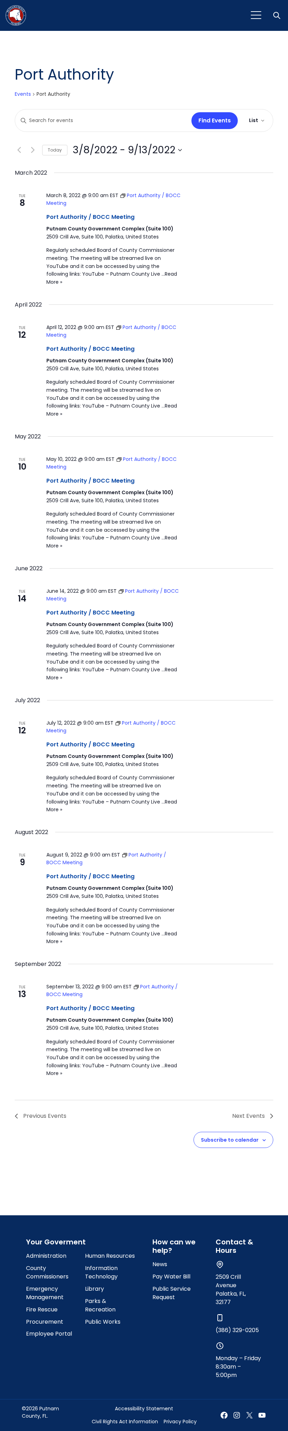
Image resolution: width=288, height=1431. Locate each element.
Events (23, 94)
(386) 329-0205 (237, 1330)
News (159, 1264)
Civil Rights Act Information (125, 1421)
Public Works (102, 1322)
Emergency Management (45, 1293)
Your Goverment (56, 1242)
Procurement (44, 1322)
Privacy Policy (180, 1421)
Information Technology (101, 1272)
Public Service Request (171, 1293)
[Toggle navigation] (256, 15)
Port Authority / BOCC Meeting (90, 217)
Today (55, 150)
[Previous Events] (19, 150)
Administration (46, 1256)
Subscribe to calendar (229, 1139)
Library (94, 1289)
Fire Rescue (42, 1309)
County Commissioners (47, 1272)
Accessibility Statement (144, 1408)
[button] (277, 15)
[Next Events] (32, 150)
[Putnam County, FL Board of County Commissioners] (16, 15)
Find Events (214, 120)
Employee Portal (49, 1334)
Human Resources (110, 1256)
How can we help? (174, 1246)
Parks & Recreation (100, 1305)
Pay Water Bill (171, 1276)
